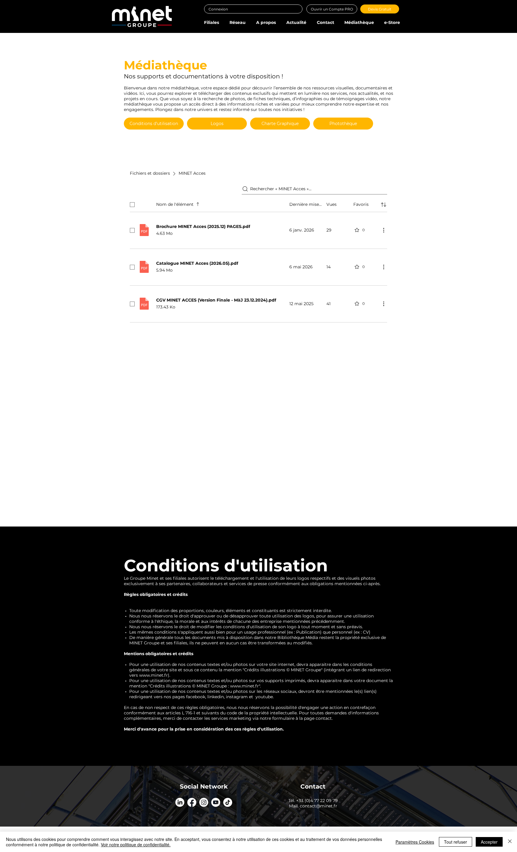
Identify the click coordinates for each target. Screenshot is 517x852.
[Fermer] (509, 841)
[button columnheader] (383, 204)
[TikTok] (227, 802)
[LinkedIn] (179, 802)
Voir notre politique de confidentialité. (136, 845)
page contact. (318, 718)
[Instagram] (203, 802)
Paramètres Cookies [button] (415, 842)
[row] (258, 203)
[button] (211, 22)
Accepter (489, 842)
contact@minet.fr (318, 806)
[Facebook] (191, 802)
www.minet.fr (153, 675)
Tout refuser (455, 842)
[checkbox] (132, 204)
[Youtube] (215, 802)
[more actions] (383, 230)
